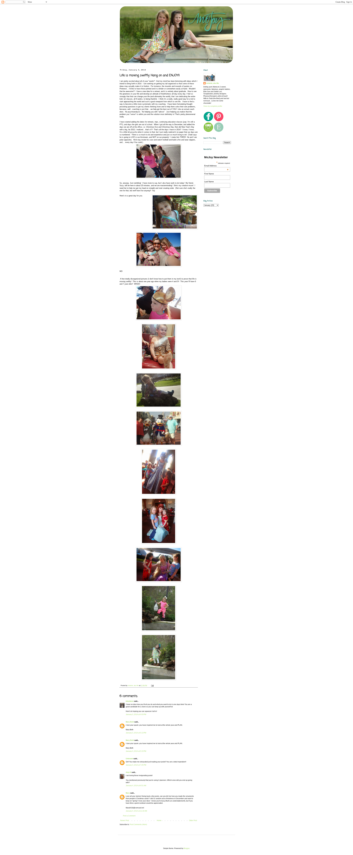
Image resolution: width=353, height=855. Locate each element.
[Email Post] (152, 685)
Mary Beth (130, 722)
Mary (128, 793)
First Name (209, 174)
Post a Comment (129, 816)
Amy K (128, 772)
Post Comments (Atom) (138, 824)
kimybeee (129, 701)
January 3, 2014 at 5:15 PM (136, 751)
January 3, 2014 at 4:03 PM (136, 714)
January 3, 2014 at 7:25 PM (136, 765)
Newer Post (124, 820)
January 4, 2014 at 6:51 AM (136, 786)
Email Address (216, 166)
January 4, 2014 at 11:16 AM (136, 811)
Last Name (209, 181)
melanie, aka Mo (212, 83)
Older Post (193, 820)
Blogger (186, 848)
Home (159, 820)
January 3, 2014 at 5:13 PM (136, 733)
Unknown (129, 759)
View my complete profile (212, 106)
